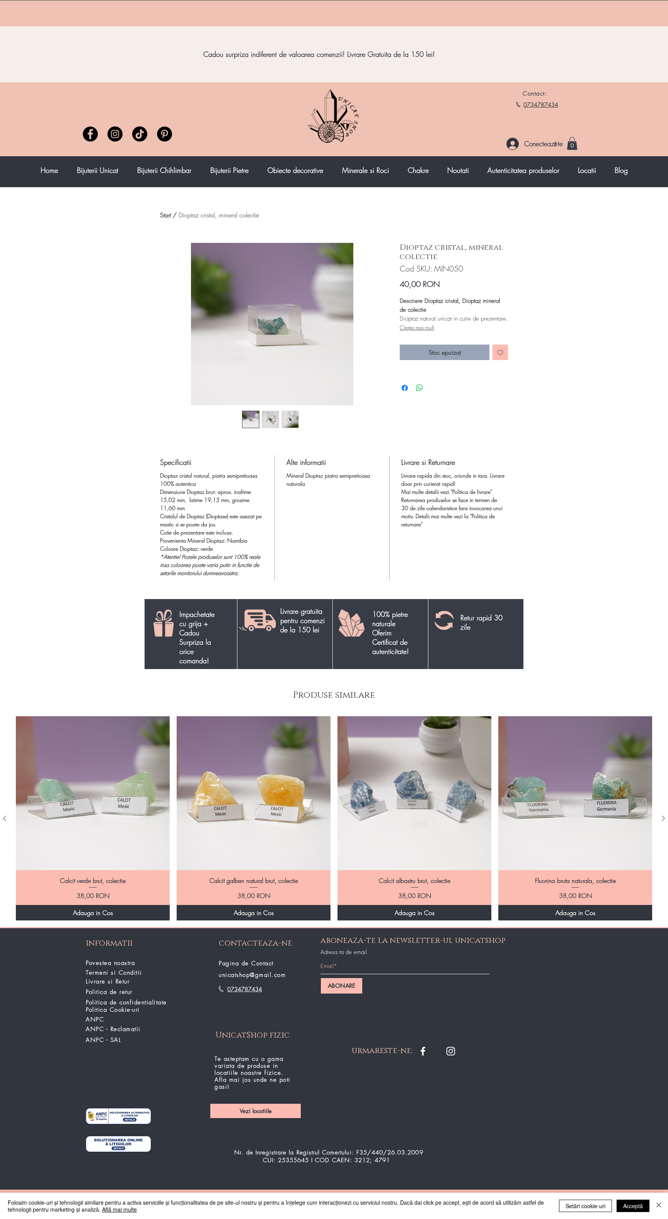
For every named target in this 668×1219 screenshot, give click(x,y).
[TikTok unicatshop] (139, 134)
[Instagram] (115, 134)
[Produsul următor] (663, 818)
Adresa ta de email (343, 952)
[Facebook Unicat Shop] (423, 1051)
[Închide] (658, 1206)
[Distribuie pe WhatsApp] (419, 388)
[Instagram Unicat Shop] (451, 1051)
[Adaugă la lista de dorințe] (500, 352)
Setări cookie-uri (585, 1206)
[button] (572, 143)
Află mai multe (119, 1209)
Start (165, 215)
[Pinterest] (164, 134)
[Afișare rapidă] (93, 793)
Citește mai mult (417, 327)
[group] (334, 818)
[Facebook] (90, 134)
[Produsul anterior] (4, 818)
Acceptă (633, 1206)
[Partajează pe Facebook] (404, 388)
